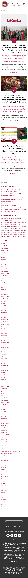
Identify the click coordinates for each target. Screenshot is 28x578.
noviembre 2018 (5, 296)
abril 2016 (3, 356)
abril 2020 (3, 266)
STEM (24, 60)
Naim (2, 218)
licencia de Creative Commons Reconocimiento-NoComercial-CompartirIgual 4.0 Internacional (15, 569)
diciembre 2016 (4, 340)
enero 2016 (4, 361)
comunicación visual (11, 106)
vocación (13, 61)
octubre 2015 (4, 368)
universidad (4, 511)
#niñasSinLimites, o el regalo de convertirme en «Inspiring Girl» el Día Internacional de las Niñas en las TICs (14, 49)
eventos (20, 159)
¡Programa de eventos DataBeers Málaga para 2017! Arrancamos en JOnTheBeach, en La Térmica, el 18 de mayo (14, 98)
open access (6, 162)
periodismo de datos (18, 162)
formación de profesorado (7, 471)
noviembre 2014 (5, 386)
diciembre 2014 (4, 384)
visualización (12, 112)
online (23, 551)
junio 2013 (3, 409)
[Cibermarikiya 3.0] (13, 7)
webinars (12, 558)
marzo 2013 (4, 416)
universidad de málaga (19, 557)
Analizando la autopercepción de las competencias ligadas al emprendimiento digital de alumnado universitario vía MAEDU (12, 199)
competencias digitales (16, 55)
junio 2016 (3, 351)
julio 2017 (3, 326)
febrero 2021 (4, 259)
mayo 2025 (4, 243)
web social (21, 558)
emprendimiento (5, 467)
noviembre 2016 (5, 342)
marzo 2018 (4, 310)
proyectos (3, 504)
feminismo (4, 56)
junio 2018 (3, 303)
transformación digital (6, 508)
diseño (24, 544)
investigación (9, 157)
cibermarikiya (5, 55)
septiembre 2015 (5, 370)
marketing (3, 492)
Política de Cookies (19, 531)
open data (12, 162)
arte (11, 104)
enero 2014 (4, 397)
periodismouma (15, 553)
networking (15, 60)
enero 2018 (4, 315)
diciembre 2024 (4, 248)
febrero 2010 (4, 439)
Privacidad (20, 572)
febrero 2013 (4, 418)
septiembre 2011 (5, 437)
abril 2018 (3, 308)
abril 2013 (3, 414)
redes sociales (8, 554)
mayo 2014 (4, 393)
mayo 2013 (4, 411)
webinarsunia (16, 558)
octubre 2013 (4, 404)
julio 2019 (3, 280)
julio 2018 (3, 301)
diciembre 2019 (4, 271)
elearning (3, 465)
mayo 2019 (4, 285)
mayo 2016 (4, 354)
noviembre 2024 (5, 250)
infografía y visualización (7, 481)
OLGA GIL (3, 234)
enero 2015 (4, 381)
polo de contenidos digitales (18, 111)
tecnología (6, 61)
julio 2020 (3, 264)
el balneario (22, 109)
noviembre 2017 (5, 319)
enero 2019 (4, 291)
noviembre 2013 (5, 402)
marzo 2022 (4, 255)
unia (19, 555)
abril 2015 (3, 377)
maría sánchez (5, 551)
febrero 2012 (4, 432)
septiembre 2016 (5, 347)
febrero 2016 (4, 358)
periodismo (19, 157)
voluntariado (18, 61)
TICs (9, 61)
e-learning (15, 545)
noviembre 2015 (5, 365)
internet (10, 108)
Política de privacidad (7, 531)
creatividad (23, 55)
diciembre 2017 (4, 317)
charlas (3, 109)
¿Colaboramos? (16, 526)
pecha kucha (9, 111)
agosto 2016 (4, 349)
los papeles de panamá (15, 160)
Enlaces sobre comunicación (13, 528)
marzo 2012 (4, 430)
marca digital (22, 550)
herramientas (5, 108)
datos (23, 106)
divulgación (18, 56)
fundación (5, 58)
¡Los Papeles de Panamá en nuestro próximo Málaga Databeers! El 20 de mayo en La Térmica (14, 149)
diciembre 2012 (4, 420)
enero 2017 (4, 338)
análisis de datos (18, 108)
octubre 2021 (4, 257)
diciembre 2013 (4, 400)
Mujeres (11, 60)
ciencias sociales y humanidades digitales (10, 451)
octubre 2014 (4, 388)
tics (13, 56)
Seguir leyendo (13, 72)
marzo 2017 (4, 333)
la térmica (8, 160)
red (22, 60)
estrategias (14, 547)
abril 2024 (3, 252)
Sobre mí (8, 526)
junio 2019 (3, 282)
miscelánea (14, 157)
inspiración (15, 58)
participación (4, 499)
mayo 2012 (4, 427)
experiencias (18, 547)
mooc (10, 551)
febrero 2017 (4, 335)
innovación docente (5, 485)
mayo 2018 (4, 305)
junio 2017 (3, 328)
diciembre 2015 (4, 363)
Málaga (7, 60)
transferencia (10, 555)
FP (2, 474)
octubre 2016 (4, 344)
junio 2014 (3, 391)
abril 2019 (3, 287)
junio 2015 (3, 372)
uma (16, 555)
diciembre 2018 (4, 294)
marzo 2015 (4, 379)
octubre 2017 (4, 321)
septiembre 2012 (5, 425)
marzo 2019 (4, 289)
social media (16, 554)
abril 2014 (3, 395)
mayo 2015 (4, 374)
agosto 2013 (4, 407)
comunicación (22, 543)
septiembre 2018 (5, 298)
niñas (20, 60)
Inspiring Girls (21, 58)
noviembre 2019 (5, 273)
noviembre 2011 (5, 434)
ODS (2, 497)
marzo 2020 (4, 268)
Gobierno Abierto (5, 476)
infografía (23, 548)
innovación (9, 56)
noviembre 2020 (5, 262)
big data (24, 108)
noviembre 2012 (5, 423)
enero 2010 (4, 441)
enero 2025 (4, 245)
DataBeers (8, 109)
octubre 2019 (4, 275)
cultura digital (19, 106)
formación (23, 547)
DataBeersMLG (13, 109)
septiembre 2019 (5, 278)
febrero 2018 (4, 312)
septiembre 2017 (5, 324)
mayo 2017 (4, 331)
